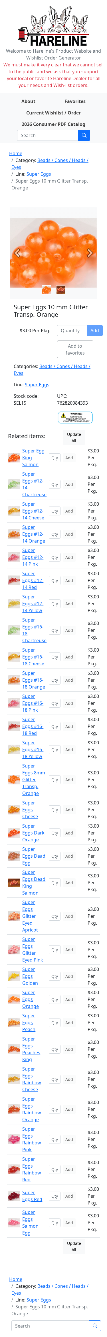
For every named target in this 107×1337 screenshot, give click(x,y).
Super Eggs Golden (30, 976)
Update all (74, 437)
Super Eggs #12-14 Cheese (33, 511)
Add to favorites (75, 349)
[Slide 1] (60, 290)
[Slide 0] (46, 290)
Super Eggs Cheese (30, 810)
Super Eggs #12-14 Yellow (32, 604)
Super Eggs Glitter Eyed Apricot (30, 916)
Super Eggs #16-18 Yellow (32, 749)
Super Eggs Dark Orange (33, 833)
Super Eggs (39, 174)
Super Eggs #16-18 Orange (33, 680)
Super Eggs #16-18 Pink (32, 703)
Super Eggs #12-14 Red (32, 580)
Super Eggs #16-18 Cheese (33, 657)
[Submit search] (84, 135)
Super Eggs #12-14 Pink (32, 557)
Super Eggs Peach (28, 1022)
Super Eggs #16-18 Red (32, 726)
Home (15, 153)
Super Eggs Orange (30, 999)
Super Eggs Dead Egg (33, 856)
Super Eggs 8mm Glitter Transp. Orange (33, 779)
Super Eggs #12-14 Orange (33, 534)
